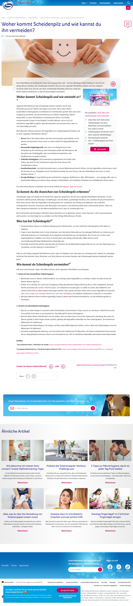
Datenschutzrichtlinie (55, 582)
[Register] (100, 569)
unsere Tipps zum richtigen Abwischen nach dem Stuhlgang (48, 293)
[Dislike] (63, 366)
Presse (14, 565)
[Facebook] (28, 376)
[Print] (113, 83)
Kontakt (5, 565)
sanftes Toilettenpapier (47, 287)
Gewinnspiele (118, 3)
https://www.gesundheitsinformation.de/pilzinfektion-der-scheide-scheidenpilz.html (75, 345)
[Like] (51, 366)
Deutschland (9, 582)
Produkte (93, 3)
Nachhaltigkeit (105, 3)
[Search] (128, 3)
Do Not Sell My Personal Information (67, 596)
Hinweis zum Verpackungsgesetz (105, 585)
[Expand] (87, 2)
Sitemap (113, 582)
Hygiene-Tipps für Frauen (72, 186)
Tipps (84, 3)
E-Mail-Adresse (75, 569)
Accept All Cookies (67, 590)
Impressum (24, 565)
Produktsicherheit (124, 582)
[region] (41, 594)
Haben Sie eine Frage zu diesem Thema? (91, 365)
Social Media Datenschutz (90, 582)
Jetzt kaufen (102, 149)
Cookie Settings (125, 585)
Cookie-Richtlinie (72, 582)
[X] (33, 376)
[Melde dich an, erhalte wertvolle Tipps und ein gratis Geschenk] (128, 8)
